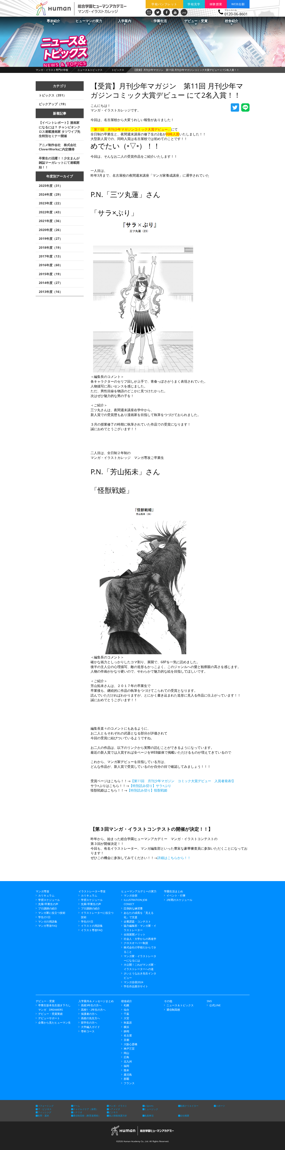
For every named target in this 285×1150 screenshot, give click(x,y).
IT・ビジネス (45, 1109)
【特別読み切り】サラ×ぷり (150, 785)
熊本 (126, 1070)
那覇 (126, 1079)
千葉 (126, 1014)
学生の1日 (44, 917)
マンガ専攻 (42, 891)
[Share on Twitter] (235, 107)
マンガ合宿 (130, 895)
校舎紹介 (126, 1001)
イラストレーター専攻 (92, 891)
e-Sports (148, 1105)
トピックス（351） (52, 95)
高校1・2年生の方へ (93, 1009)
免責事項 (149, 1115)
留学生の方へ (89, 1022)
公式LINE (215, 1005)
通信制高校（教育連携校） (87, 1115)
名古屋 (128, 1035)
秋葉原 (128, 1022)
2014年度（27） (51, 283)
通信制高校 (173, 1009)
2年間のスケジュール (179, 900)
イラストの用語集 (92, 926)
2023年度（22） (51, 203)
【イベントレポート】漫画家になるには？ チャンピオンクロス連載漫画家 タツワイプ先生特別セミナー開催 (59, 129)
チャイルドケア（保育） (85, 1109)
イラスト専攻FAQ (91, 930)
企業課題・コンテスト (137, 921)
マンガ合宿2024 (133, 982)
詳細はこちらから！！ (174, 857)
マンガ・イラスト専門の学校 (52, 70)
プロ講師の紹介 (47, 908)
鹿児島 (128, 1074)
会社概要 (184, 1115)
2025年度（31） (51, 186)
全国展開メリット (134, 934)
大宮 (126, 1018)
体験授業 (215, 4)
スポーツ (220, 1105)
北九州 (128, 1061)
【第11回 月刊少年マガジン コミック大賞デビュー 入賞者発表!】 (183, 781)
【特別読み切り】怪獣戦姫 (147, 790)
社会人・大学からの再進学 (140, 939)
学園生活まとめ (173, 891)
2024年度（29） (51, 194)
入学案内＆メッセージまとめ (96, 1001)
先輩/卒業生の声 (48, 904)
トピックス (118, 70)
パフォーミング (46, 1105)
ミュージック (151, 1109)
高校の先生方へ (90, 1018)
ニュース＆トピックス (89, 70)
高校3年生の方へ (91, 1005)
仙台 (126, 1009)
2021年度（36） (51, 221)
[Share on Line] (245, 107)
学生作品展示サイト (136, 986)
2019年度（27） (51, 238)
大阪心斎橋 (130, 1044)
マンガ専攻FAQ (47, 926)
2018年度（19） (51, 247)
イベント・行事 (175, 895)
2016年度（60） (51, 265)
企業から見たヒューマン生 (54, 1022)
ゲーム (76, 1105)
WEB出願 (238, 4)
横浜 (126, 1027)
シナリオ (77, 1112)
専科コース (88, 1031)
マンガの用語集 (47, 921)
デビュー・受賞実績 (50, 1014)
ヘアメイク (114, 1109)
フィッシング (44, 1112)
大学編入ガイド (90, 1027)
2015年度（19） (51, 274)
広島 (126, 1057)
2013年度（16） (51, 292)
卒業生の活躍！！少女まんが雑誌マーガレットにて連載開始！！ (59, 162)
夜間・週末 (43, 1115)
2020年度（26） (51, 230)
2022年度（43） (51, 212)
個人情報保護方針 (118, 1115)
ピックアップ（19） (53, 104)
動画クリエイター (189, 1105)
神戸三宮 (129, 1048)
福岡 (126, 1066)
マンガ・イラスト (118, 1105)
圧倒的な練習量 (133, 908)
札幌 (126, 1005)
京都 (126, 1040)
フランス (129, 1083)
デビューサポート (49, 1018)
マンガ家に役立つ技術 (51, 913)
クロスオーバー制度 (136, 943)
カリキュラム (46, 895)
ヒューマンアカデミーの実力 (138, 891)
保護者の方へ (89, 1014)
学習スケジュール (49, 900)
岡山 (126, 1053)
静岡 (126, 1031)
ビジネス (113, 1112)
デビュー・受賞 (45, 1001)
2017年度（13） (51, 256)
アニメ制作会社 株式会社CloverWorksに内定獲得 (57, 147)
